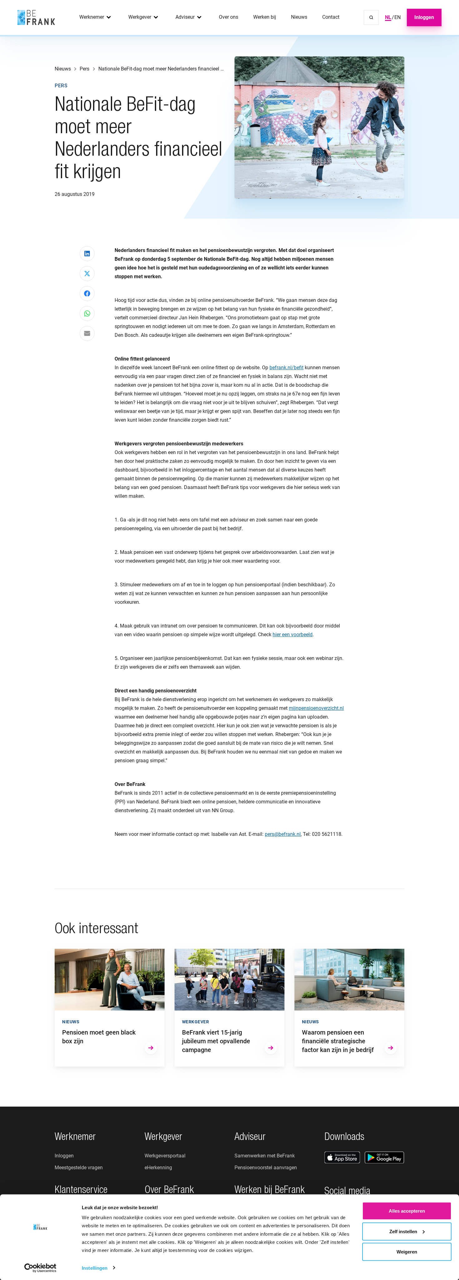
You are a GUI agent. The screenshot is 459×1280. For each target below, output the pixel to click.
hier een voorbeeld (293, 635)
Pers (61, 86)
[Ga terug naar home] (36, 17)
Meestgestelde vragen (79, 1168)
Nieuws (299, 17)
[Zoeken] (371, 17)
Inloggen (424, 17)
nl (388, 17)
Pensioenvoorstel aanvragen (265, 1168)
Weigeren (407, 1251)
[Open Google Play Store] (384, 1157)
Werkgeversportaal (165, 1156)
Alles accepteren (407, 1211)
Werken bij (264, 17)
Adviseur (185, 17)
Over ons (228, 17)
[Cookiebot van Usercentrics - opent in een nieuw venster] (40, 1268)
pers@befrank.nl (283, 834)
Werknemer (91, 17)
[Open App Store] (342, 1157)
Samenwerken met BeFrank (264, 1156)
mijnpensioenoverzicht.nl (316, 708)
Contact (330, 17)
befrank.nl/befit (286, 368)
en (397, 17)
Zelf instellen (403, 1231)
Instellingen (94, 1267)
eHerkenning (158, 1168)
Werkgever (139, 17)
